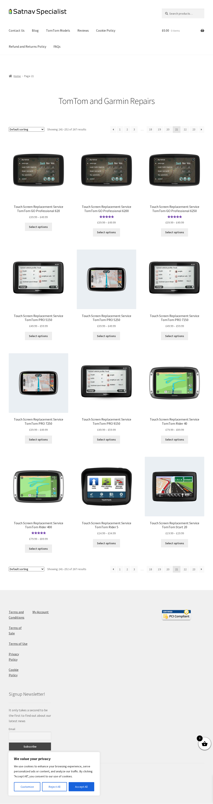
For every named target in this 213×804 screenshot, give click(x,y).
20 (167, 129)
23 (193, 129)
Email (12, 729)
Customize (27, 787)
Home (17, 76)
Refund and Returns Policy (27, 46)
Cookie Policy (105, 30)
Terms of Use (18, 644)
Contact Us (17, 30)
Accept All (81, 787)
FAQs (57, 46)
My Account (40, 612)
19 (159, 129)
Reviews (83, 30)
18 (150, 129)
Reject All (54, 787)
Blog (35, 30)
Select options (38, 227)
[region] (54, 774)
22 (185, 129)
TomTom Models (58, 30)
